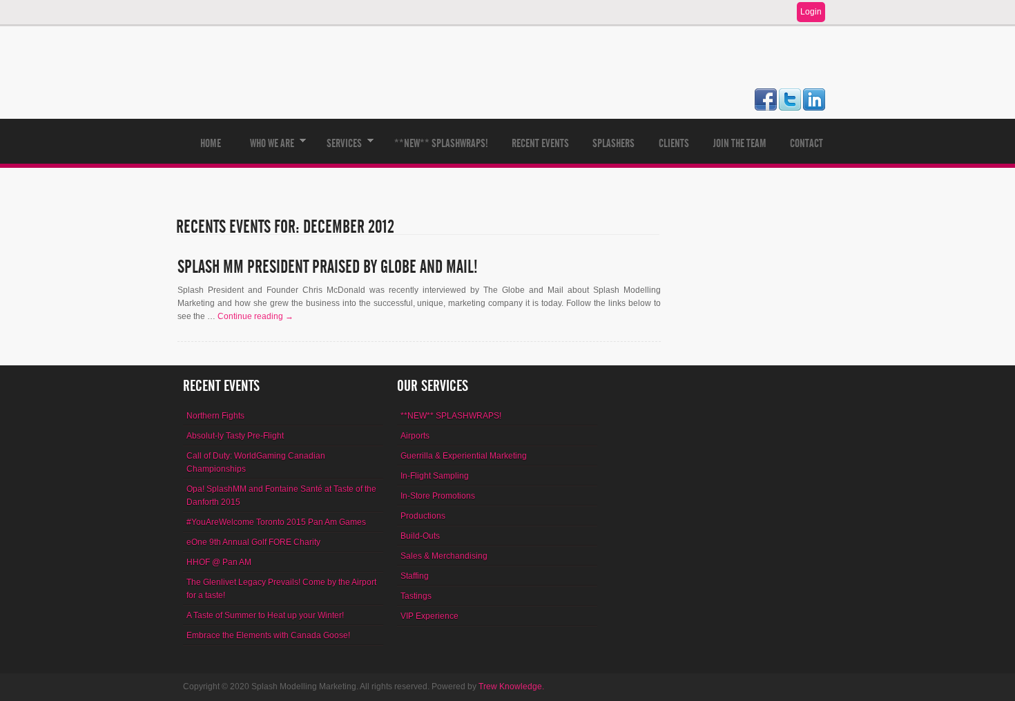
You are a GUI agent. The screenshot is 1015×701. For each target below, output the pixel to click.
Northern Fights (215, 416)
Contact (806, 143)
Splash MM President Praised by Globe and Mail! (327, 267)
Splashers (613, 143)
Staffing (414, 576)
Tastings (416, 596)
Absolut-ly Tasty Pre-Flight (235, 436)
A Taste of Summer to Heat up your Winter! (265, 615)
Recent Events (540, 143)
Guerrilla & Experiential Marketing (463, 456)
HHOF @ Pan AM (218, 562)
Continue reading (255, 316)
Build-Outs (420, 536)
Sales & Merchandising (443, 556)
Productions (422, 516)
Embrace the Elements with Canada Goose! (268, 635)
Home (210, 143)
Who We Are (266, 150)
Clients (674, 143)
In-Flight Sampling (434, 476)
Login (811, 12)
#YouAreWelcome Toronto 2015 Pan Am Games (276, 522)
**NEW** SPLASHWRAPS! (441, 143)
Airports (414, 436)
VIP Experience (429, 616)
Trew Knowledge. (511, 686)
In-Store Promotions (437, 496)
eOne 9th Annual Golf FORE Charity (253, 542)
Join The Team (739, 143)
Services (338, 150)
